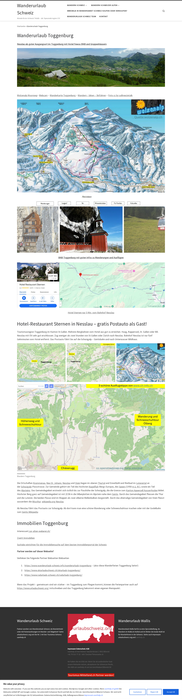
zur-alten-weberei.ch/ (39, 531)
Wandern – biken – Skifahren (92, 95)
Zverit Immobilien (26, 537)
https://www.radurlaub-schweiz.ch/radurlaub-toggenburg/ (53, 575)
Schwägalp (26, 486)
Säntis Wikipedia (30, 511)
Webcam (43, 95)
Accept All (171, 692)
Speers (122, 486)
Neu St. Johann (53, 483)
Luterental (141, 483)
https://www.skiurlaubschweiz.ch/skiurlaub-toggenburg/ (52, 570)
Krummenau (39, 483)
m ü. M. (135, 486)
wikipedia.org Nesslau (53, 501)
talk (131, 95)
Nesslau (66, 483)
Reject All (154, 692)
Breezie (125, 95)
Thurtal (101, 483)
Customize (137, 692)
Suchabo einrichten (26, 544)
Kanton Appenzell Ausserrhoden (142, 490)
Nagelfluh (93, 486)
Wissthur (36, 501)
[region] (91, 689)
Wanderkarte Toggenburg (63, 95)
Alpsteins (25, 490)
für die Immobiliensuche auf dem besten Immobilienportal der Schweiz (71, 544)
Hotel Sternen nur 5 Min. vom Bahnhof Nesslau (91, 312)
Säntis (115, 494)
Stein (77, 483)
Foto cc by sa (114, 95)
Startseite (21, 26)
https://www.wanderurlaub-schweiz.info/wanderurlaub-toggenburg (58, 565)
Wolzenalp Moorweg (27, 95)
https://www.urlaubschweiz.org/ (33, 588)
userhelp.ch (140, 637)
